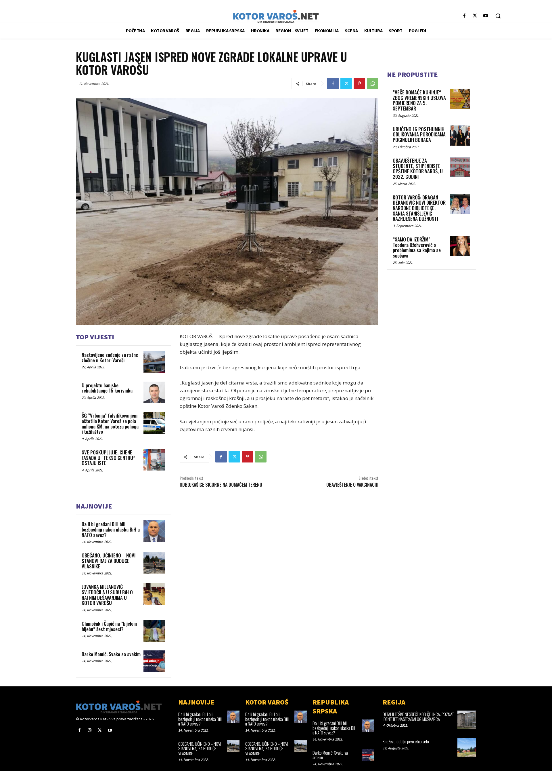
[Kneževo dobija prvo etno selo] (466, 747)
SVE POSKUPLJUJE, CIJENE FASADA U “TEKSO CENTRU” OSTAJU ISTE (108, 458)
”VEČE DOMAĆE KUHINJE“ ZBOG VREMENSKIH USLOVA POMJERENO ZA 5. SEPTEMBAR (419, 100)
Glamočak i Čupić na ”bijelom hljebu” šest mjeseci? (109, 626)
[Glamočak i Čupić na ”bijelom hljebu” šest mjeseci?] (154, 631)
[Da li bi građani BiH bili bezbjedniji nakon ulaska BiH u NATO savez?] (154, 531)
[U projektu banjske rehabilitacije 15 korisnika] (154, 392)
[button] (498, 16)
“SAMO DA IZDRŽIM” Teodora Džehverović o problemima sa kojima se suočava (417, 247)
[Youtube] (486, 16)
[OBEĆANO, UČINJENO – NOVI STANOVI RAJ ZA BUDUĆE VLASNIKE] (154, 563)
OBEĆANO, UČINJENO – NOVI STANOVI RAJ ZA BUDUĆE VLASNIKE (108, 561)
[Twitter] (475, 16)
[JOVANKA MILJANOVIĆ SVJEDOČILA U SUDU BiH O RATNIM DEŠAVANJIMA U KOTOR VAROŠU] (154, 594)
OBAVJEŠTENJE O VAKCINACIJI (352, 484)
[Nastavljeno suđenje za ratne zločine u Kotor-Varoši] (154, 362)
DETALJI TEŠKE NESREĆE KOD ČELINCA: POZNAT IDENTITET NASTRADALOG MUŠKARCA (418, 716)
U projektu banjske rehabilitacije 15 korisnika (107, 388)
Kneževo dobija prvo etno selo (406, 741)
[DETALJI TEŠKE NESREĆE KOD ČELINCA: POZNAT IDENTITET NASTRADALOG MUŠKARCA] (466, 720)
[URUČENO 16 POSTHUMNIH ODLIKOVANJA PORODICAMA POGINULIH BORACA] (460, 135)
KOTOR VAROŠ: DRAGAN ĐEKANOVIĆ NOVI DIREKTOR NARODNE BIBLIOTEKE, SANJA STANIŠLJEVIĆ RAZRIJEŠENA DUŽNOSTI (419, 208)
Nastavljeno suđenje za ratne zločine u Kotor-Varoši (110, 357)
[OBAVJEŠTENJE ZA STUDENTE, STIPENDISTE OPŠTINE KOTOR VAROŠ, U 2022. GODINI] (460, 167)
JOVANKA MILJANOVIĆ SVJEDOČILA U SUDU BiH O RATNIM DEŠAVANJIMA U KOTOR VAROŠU (107, 594)
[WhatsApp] (372, 83)
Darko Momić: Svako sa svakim (111, 654)
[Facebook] (464, 16)
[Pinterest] (359, 83)
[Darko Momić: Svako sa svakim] (154, 661)
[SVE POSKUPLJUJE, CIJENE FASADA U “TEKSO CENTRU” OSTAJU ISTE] (154, 460)
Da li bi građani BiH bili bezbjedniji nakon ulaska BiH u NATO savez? (111, 529)
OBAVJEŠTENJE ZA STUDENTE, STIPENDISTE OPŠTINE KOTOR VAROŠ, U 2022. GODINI (418, 168)
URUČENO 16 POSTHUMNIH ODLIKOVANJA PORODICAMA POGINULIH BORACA (419, 134)
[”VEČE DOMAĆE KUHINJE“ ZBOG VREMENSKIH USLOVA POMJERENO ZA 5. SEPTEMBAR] (460, 99)
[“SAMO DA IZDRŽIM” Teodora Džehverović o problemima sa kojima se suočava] (460, 246)
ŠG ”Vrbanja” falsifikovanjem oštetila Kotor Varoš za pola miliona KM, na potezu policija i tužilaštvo (110, 423)
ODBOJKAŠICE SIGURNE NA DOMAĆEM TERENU (221, 484)
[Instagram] (89, 730)
